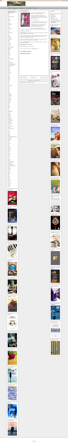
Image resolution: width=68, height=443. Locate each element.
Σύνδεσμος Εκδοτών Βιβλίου (11, 165)
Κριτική (9, 103)
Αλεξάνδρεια (9, 36)
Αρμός (8, 40)
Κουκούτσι (9, 102)
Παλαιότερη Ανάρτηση (44, 77)
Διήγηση (9, 52)
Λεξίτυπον (9, 106)
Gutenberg (9, 19)
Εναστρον (9, 69)
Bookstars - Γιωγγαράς (11, 16)
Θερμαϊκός (9, 78)
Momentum (9, 23)
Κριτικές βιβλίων (21, 8)
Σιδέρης (9, 155)
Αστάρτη (9, 41)
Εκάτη (8, 60)
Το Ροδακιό (9, 169)
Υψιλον (9, 176)
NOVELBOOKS (10, 24)
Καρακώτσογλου (10, 95)
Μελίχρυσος (9, 114)
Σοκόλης (9, 156)
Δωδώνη (9, 57)
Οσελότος (9, 131)
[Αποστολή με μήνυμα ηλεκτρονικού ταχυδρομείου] (31, 48)
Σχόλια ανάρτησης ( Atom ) (36, 80)
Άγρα (8, 31)
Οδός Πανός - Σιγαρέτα (11, 128)
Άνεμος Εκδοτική (10, 32)
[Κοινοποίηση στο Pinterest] (35, 48)
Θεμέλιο (9, 77)
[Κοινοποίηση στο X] (33, 48)
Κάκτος (9, 86)
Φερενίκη (9, 177)
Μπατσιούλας (9, 122)
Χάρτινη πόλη (9, 180)
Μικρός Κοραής (10, 119)
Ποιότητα (9, 148)
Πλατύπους (9, 147)
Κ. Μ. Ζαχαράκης (10, 85)
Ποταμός (9, 151)
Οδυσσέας (9, 127)
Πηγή (8, 144)
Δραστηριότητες (14, 8)
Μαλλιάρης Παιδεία (10, 111)
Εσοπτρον (9, 73)
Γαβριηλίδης (9, 48)
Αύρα (8, 45)
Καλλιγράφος (9, 94)
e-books (9, 27)
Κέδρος (9, 89)
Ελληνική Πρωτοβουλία (27, 48)
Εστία (8, 74)
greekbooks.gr (10, 28)
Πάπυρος (9, 135)
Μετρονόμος (9, 118)
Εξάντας (9, 70)
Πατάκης (9, 140)
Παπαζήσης (9, 139)
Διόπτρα (9, 53)
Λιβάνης (9, 107)
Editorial (9, 8)
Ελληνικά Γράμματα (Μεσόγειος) (12, 64)
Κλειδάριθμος (9, 99)
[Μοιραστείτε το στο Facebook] (34, 48)
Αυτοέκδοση (9, 44)
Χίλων (8, 181)
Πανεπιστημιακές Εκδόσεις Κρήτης (12, 136)
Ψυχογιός (9, 184)
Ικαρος (8, 81)
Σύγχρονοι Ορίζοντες (10, 164)
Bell (8, 15)
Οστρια (9, 132)
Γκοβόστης (9, 49)
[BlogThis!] (32, 48)
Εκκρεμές (9, 61)
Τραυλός (9, 172)
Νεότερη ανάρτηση (23, 77)
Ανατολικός (9, 37)
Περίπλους (9, 143)
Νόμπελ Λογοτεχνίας (28, 8)
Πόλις (8, 152)
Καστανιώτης (9, 98)
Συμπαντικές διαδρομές (11, 161)
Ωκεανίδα (9, 185)
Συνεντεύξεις (35, 8)
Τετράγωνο (9, 168)
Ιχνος (8, 82)
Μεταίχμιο (9, 115)
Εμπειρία (9, 66)
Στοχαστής (9, 160)
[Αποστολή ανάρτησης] (37, 48)
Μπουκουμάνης (10, 123)
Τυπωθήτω (9, 173)
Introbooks (9, 20)
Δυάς (8, 56)
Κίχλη (8, 90)
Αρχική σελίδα (33, 77)
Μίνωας (9, 110)
